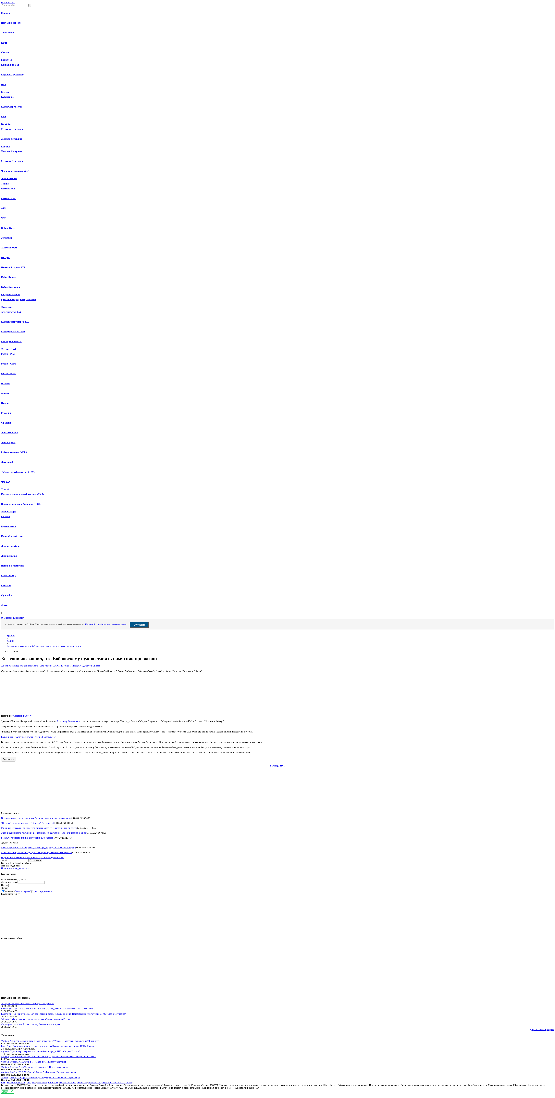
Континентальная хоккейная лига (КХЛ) (22, 494)
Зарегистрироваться (42, 891)
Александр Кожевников (20, 665)
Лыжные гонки (9, 178)
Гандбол (5, 146)
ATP (3, 208)
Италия (5, 403)
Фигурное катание (10, 294)
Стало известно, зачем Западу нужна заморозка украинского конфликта (36, 852)
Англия (5, 393)
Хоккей (5, 489)
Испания (5, 383)
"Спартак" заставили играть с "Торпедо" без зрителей (27, 823)
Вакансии (42, 1082)
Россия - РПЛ (8, 354)
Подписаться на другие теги (15, 868)
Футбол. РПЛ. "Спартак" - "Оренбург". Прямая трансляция (39, 1067)
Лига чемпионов (9, 432)
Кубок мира (7, 97)
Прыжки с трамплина (12, 565)
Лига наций (7, 462)
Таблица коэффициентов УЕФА (18, 472)
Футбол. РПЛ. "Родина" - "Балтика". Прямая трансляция (38, 1062)
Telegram (31, 1082)
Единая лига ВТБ (10, 65)
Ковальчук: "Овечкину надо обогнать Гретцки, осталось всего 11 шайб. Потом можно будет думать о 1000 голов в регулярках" (63, 1014)
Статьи (5, 52)
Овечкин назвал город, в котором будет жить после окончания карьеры (36, 818)
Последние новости (11, 23)
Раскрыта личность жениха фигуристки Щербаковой (27, 838)
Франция (6, 423)
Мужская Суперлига (12, 129)
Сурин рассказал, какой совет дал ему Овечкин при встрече (30, 1024)
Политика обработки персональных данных (110, 1082)
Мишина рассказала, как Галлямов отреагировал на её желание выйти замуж (39, 828)
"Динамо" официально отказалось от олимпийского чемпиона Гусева (35, 1019)
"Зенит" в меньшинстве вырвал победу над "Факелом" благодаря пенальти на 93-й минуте (55, 1041)
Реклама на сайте (67, 1082)
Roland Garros (8, 228)
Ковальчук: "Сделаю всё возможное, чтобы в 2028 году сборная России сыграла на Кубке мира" (48, 1008)
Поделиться (8, 759)
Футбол (5, 349)
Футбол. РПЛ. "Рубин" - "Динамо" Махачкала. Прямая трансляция (43, 1072)
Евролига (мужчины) (12, 74)
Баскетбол (6, 60)
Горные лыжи (8, 526)
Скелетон (6, 585)
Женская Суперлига (11, 139)
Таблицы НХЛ (277, 765)
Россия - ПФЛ (8, 373)
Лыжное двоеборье (11, 546)
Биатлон (5, 92)
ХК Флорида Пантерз (67, 665)
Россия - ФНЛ (8, 363)
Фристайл (6, 595)
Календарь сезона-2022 (13, 331)
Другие (5, 605)
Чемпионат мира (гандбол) (15, 171)
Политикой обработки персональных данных (106, 624)
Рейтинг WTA (8, 198)
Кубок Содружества (11, 106)
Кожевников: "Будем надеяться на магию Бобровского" (28, 737)
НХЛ (54, 665)
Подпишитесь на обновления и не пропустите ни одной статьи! (32, 857)
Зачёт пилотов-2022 (11, 312)
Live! (13, 349)
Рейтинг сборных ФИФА (14, 452)
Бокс (3, 116)
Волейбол (6, 124)
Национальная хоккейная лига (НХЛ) (20, 504)
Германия (6, 413)
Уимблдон (6, 238)
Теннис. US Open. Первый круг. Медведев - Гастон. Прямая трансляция (45, 1077)
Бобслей (5, 516)
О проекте (82, 1082)
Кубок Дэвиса (8, 277)
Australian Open (9, 247)
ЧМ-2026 (5, 482)
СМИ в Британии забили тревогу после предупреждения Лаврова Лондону (38, 847)
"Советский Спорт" (22, 716)
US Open (5, 257)
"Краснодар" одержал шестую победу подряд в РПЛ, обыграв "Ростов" (45, 1051)
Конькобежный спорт (12, 536)
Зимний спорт (8, 511)
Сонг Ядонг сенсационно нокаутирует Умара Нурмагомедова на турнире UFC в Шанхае (51, 1046)
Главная (5, 13)
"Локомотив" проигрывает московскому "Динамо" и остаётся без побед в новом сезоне (53, 1056)
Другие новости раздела (542, 1029)
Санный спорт (8, 575)
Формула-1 (7, 307)
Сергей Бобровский (42, 665)
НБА (3, 84)
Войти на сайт (8, 2)
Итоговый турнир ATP (13, 267)
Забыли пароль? (23, 891)
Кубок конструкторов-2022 (15, 322)
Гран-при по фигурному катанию (18, 299)
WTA (4, 218)
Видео (4, 42)
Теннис (5, 183)
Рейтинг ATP (8, 188)
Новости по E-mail (16, 1082)
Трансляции (7, 32)
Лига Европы (8, 442)
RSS (3, 1082)
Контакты (53, 1082)
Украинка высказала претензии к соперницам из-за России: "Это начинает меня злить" (44, 833)
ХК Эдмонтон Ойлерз (89, 665)
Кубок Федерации (10, 287)
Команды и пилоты (11, 341)
